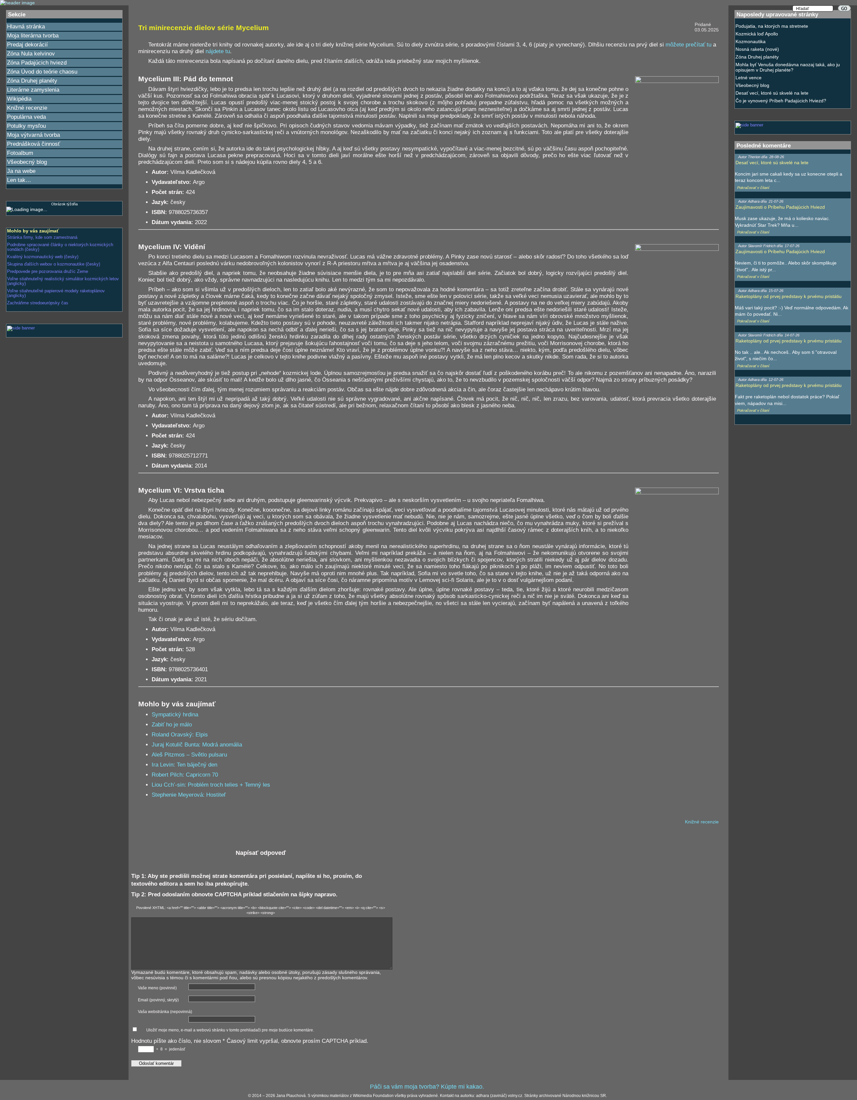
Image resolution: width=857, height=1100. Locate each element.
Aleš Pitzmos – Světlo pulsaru (189, 755)
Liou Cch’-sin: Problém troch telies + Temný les (211, 785)
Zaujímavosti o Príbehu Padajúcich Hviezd (780, 207)
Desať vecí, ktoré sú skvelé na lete (771, 93)
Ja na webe (21, 171)
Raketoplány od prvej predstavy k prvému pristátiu (788, 296)
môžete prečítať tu (688, 44)
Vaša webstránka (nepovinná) (165, 1011)
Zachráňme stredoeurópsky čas (37, 303)
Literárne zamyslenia (33, 90)
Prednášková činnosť (33, 144)
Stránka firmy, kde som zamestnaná (42, 237)
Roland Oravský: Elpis (180, 734)
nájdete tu (218, 51)
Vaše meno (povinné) (157, 988)
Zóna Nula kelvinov (31, 54)
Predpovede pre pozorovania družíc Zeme (47, 271)
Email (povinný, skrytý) (158, 1000)
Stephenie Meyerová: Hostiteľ (189, 795)
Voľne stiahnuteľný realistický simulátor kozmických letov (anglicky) (63, 281)
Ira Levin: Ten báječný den (184, 765)
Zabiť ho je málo (172, 724)
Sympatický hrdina (175, 714)
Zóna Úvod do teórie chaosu (42, 72)
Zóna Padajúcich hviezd (37, 63)
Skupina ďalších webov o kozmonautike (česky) (53, 264)
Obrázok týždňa (64, 204)
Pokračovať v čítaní (753, 188)
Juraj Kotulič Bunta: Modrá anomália (197, 744)
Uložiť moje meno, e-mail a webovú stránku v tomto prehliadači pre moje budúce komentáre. (230, 1030)
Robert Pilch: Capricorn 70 (185, 775)
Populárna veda (26, 117)
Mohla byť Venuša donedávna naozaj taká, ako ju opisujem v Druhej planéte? (787, 67)
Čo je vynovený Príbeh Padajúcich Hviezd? (780, 100)
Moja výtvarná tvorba (33, 135)
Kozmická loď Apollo (756, 33)
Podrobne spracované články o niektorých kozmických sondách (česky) (60, 247)
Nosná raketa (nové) (757, 49)
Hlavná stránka (26, 26)
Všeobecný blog (27, 162)
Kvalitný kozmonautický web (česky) (42, 257)
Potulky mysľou (26, 126)
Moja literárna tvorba (33, 35)
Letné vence (748, 77)
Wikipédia (19, 99)
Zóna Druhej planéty (32, 81)
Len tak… (19, 180)
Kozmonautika (750, 41)
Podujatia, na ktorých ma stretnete (771, 26)
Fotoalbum (20, 153)
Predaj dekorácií (27, 44)
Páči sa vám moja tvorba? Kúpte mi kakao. (427, 1086)
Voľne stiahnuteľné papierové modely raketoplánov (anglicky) (56, 293)
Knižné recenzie (27, 108)
